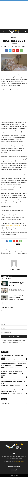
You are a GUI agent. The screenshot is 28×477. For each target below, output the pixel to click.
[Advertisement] (14, 15)
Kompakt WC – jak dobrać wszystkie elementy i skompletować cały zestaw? (16, 297)
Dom (2, 377)
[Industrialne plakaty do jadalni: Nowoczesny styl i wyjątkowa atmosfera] (4, 283)
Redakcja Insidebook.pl (9, 46)
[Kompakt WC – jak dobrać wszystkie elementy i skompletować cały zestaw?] (4, 297)
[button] (26, 31)
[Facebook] (12, 470)
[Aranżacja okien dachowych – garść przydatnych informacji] (4, 290)
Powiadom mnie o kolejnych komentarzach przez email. (13, 340)
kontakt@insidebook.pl (19, 461)
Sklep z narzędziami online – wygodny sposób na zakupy (21, 253)
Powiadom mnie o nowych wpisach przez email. (12, 342)
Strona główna (4, 34)
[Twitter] (16, 470)
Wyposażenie (14, 37)
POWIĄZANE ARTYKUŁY (7, 276)
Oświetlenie (3, 393)
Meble (2, 367)
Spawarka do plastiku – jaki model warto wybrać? (7, 252)
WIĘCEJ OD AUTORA (6, 278)
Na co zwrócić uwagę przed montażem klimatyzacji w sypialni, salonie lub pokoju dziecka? (12, 373)
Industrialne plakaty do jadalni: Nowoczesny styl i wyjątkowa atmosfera (17, 283)
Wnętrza (2, 359)
